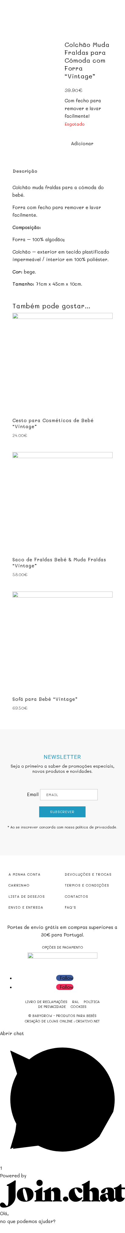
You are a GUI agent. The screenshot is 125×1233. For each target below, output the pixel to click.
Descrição (25, 171)
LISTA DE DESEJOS (26, 896)
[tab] (58, 171)
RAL (75, 1001)
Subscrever (62, 811)
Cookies (78, 1006)
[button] (79, 144)
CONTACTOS (76, 896)
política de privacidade (96, 827)
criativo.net (88, 1021)
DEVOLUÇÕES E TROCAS (88, 874)
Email (33, 794)
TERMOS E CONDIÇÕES (87, 885)
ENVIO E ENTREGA (25, 907)
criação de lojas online (49, 1021)
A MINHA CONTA (24, 874)
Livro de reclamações (46, 1001)
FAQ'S (70, 907)
